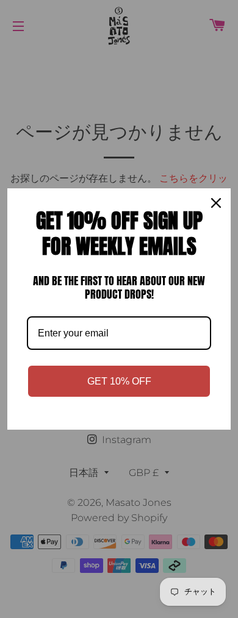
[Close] (216, 203)
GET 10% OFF (119, 381)
